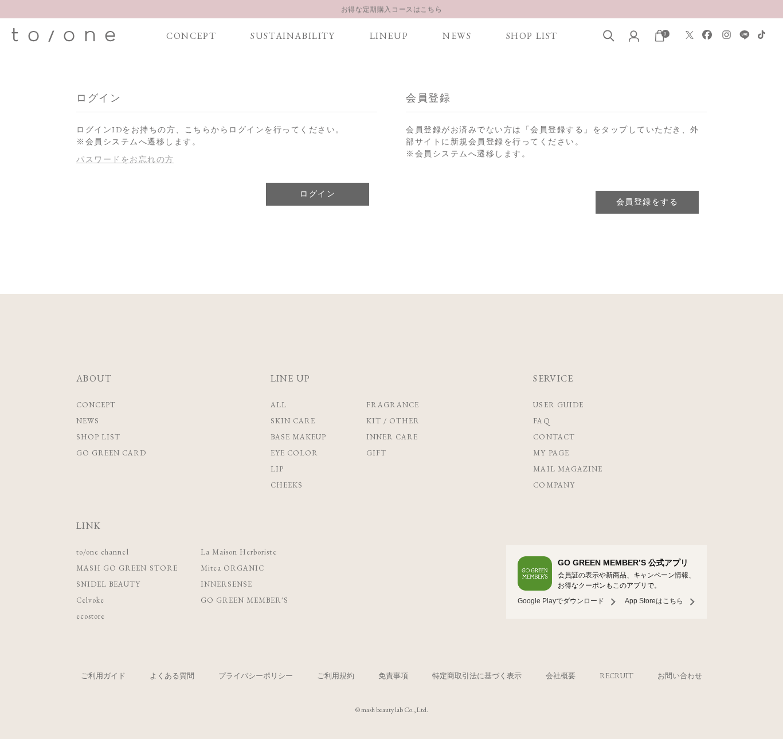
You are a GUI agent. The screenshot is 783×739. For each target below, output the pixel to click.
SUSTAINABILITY (292, 36)
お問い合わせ (679, 676)
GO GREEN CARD (111, 453)
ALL (279, 405)
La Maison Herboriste (239, 552)
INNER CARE (392, 437)
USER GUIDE (558, 405)
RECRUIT (616, 676)
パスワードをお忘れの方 (125, 159)
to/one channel (102, 552)
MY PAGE (551, 453)
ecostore (90, 616)
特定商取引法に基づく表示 (477, 676)
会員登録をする (647, 201)
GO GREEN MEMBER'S (245, 600)
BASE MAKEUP (298, 437)
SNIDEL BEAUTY (108, 584)
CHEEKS (287, 485)
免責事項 (393, 676)
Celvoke (90, 600)
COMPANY (553, 485)
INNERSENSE (226, 584)
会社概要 (560, 676)
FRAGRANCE (392, 405)
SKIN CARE (293, 421)
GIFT (376, 453)
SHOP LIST (532, 36)
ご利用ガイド (103, 676)
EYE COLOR (294, 453)
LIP (277, 469)
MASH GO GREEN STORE (127, 568)
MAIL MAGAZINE (567, 469)
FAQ (541, 421)
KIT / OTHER (393, 421)
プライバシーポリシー (255, 676)
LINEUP (389, 36)
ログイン (317, 193)
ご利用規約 (335, 676)
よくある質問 (172, 676)
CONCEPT (191, 36)
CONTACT (553, 437)
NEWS (457, 36)
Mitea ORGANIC (233, 568)
